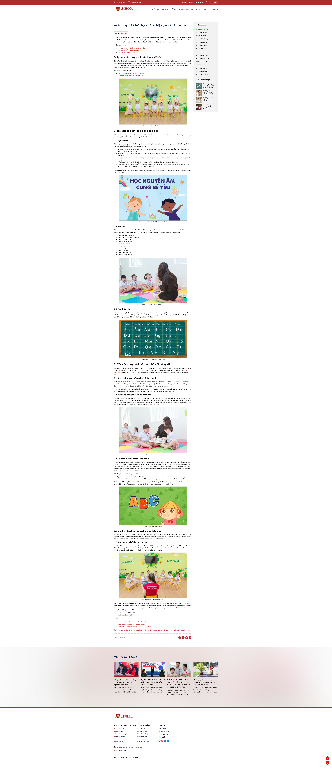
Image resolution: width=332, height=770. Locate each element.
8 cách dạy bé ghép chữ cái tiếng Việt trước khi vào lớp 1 (135, 626)
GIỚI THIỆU (155, 9)
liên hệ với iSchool (173, 608)
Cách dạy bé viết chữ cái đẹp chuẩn (129, 50)
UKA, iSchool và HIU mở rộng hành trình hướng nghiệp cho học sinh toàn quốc (150, 682)
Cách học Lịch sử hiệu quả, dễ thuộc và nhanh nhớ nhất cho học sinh (209, 100)
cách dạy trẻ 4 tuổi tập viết (126, 630)
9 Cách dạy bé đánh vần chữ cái (128, 52)
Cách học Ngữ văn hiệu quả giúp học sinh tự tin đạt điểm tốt (209, 93)
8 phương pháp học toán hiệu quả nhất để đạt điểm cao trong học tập (209, 86)
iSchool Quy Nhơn (142, 731)
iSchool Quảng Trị (120, 731)
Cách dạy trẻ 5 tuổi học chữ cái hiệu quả (130, 75)
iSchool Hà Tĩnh (142, 729)
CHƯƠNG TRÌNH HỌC (186, 9)
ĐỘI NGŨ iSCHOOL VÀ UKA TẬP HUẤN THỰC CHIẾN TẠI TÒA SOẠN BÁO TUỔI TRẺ (178, 682)
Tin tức (184, 2)
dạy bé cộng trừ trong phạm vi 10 (155, 630)
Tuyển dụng (199, 2)
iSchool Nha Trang (120, 734)
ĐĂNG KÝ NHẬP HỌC (203, 9)
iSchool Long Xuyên (143, 741)
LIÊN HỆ (215, 9)
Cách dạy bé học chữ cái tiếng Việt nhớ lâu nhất (133, 48)
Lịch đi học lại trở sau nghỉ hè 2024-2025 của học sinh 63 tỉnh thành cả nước (209, 107)
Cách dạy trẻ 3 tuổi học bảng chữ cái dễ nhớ (131, 73)
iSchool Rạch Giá (120, 741)
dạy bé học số (184, 630)
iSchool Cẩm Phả (120, 729)
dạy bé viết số (139, 630)
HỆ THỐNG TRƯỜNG (169, 9)
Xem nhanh (124, 33)
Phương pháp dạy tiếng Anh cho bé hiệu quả (131, 624)
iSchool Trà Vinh (142, 736)
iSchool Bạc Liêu (142, 739)
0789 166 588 (162, 729)
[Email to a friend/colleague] (183, 637)
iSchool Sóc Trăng (120, 739)
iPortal (191, 2)
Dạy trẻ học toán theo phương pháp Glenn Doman (134, 622)
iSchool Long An (120, 736)
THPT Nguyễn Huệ (120, 750)
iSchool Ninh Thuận (143, 734)
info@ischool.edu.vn (128, 615)
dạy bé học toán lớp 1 (173, 630)
